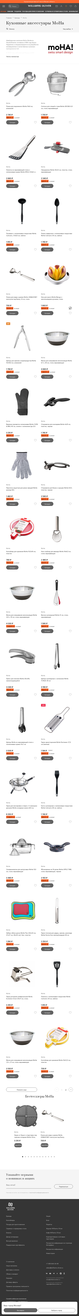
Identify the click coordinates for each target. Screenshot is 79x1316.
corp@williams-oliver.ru (53, 1279)
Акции (48, 1216)
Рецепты (49, 1224)
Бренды (3, 11)
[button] (22, 1156)
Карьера (9, 1278)
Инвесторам (50, 1253)
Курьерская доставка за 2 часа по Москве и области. (39, 1)
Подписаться (63, 1186)
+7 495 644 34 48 (52, 1263)
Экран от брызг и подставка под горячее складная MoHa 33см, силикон (25, 1136)
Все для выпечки (12, 1241)
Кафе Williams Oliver (53, 1232)
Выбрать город (56, 1310)
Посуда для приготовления (33, 11)
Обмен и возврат (12, 1274)
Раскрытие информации (54, 1249)
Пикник (10, 11)
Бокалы (8, 1232)
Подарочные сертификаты (15, 1245)
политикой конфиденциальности (39, 1192)
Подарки (17, 11)
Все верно (20, 1310)
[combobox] (68, 29)
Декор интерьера (12, 1236)
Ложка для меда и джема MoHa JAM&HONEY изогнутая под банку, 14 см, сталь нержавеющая (52, 1136)
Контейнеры (10, 1220)
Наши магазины (11, 1265)
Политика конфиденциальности (17, 1290)
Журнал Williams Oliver (54, 1228)
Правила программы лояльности (17, 1286)
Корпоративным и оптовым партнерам (55, 1237)
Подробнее (18, 1145)
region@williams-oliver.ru (53, 1284)
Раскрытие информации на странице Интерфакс (59, 1244)
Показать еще (21, 1089)
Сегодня (12, 122)
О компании (10, 1261)
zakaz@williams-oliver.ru (54, 1267)
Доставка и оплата (12, 1270)
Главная (9, 18)
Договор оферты (12, 1282)
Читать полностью (12, 56)
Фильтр (11, 29)
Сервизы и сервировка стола (56, 11)
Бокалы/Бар (73, 11)
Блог (47, 1220)
